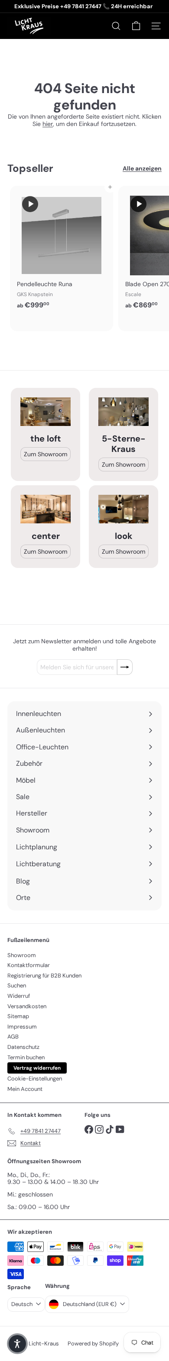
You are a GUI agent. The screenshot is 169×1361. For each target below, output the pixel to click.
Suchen (16, 985)
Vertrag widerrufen (37, 1067)
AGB (13, 1036)
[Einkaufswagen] (136, 26)
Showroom (21, 955)
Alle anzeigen (142, 168)
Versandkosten (26, 1006)
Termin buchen (26, 1057)
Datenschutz (23, 1047)
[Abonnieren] (125, 667)
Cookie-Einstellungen (34, 1078)
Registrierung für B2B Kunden (44, 975)
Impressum (22, 1026)
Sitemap (18, 1016)
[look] (123, 509)
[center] (45, 509)
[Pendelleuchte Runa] (61, 250)
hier (47, 124)
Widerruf (18, 996)
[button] (17, 1343)
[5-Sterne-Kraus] (123, 411)
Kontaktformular (28, 965)
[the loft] (45, 411)
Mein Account (24, 1089)
